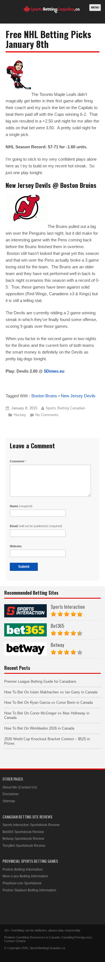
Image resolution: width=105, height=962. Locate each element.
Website (16, 546)
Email (36, 526)
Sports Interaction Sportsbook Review (31, 825)
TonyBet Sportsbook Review (24, 846)
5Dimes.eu (54, 371)
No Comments (47, 415)
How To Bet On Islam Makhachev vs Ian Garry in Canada (50, 692)
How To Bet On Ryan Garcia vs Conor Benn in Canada (48, 702)
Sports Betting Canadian (65, 408)
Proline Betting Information (23, 869)
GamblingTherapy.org (76, 937)
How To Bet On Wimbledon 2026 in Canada (39, 728)
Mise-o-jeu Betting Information (25, 876)
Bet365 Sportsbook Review (23, 832)
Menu (95, 7)
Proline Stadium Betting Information (29, 890)
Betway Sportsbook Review (23, 839)
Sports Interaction (68, 606)
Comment (18, 461)
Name (21, 506)
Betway (57, 644)
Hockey (20, 415)
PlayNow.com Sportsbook (22, 883)
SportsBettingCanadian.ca (47, 948)
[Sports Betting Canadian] (52, 12)
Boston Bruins (44, 395)
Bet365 (57, 625)
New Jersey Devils (78, 395)
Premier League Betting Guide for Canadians (40, 681)
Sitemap (9, 801)
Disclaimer (11, 794)
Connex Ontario (15, 941)
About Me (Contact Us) (20, 787)
